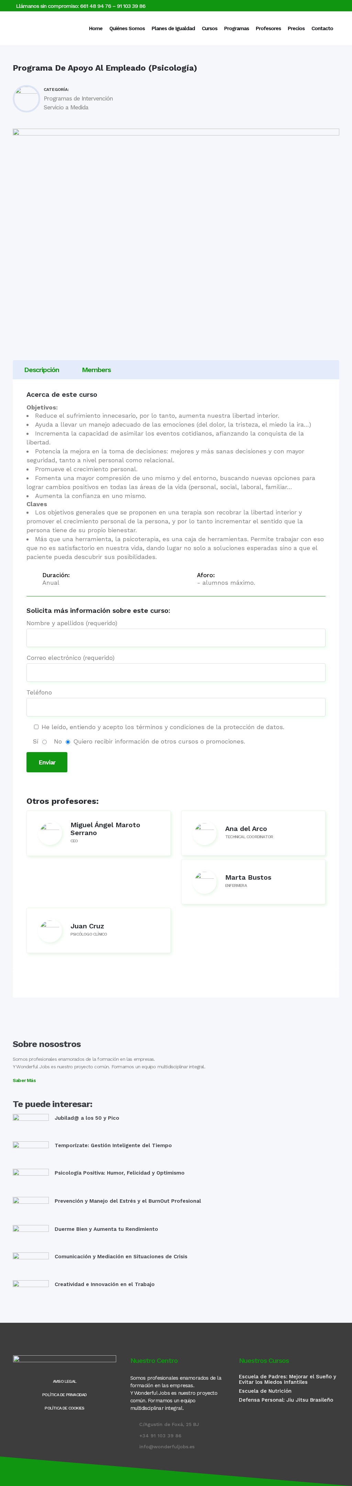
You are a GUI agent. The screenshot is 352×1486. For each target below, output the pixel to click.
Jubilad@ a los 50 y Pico (87, 1118)
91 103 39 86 (131, 6)
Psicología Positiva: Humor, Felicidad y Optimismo (120, 1173)
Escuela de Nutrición (265, 1391)
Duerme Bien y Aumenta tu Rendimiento (106, 1229)
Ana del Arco (246, 828)
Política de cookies (64, 1408)
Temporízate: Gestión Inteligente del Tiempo (113, 1145)
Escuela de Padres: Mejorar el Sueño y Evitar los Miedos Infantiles (287, 1379)
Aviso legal (64, 1381)
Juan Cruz (87, 926)
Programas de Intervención (78, 98)
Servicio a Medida (66, 107)
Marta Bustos (248, 877)
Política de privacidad (64, 1394)
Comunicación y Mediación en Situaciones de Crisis (121, 1256)
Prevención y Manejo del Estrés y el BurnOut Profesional (128, 1201)
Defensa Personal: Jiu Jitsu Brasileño (286, 1400)
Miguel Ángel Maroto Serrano (105, 829)
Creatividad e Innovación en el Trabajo (105, 1284)
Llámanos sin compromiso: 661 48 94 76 (63, 6)
